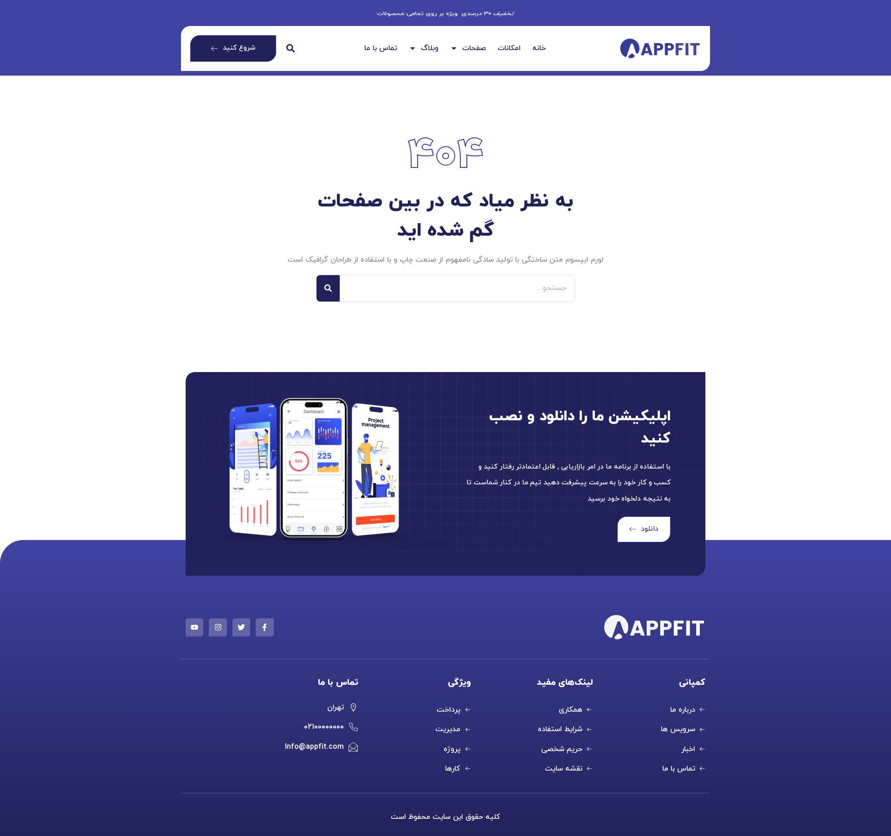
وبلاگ (430, 48)
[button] (290, 48)
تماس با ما (380, 48)
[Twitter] (241, 627)
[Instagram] (217, 627)
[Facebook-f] (264, 627)
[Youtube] (194, 627)
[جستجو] (328, 288)
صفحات (474, 48)
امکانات (509, 48)
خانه (539, 48)
